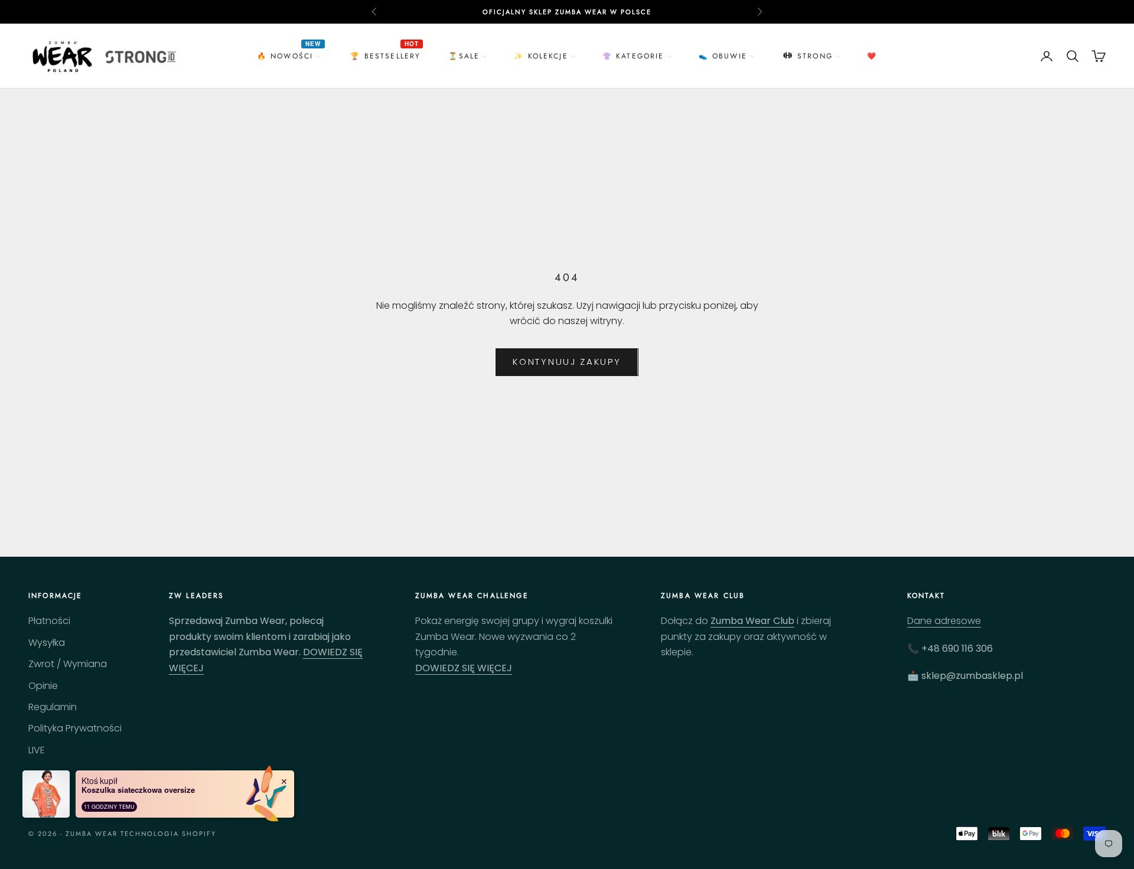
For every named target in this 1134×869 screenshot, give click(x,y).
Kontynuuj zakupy (567, 361)
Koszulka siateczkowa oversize (138, 790)
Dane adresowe (944, 621)
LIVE (36, 750)
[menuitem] (290, 56)
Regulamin (52, 707)
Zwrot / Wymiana (67, 664)
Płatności (49, 621)
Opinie (43, 685)
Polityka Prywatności (75, 728)
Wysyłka (46, 642)
